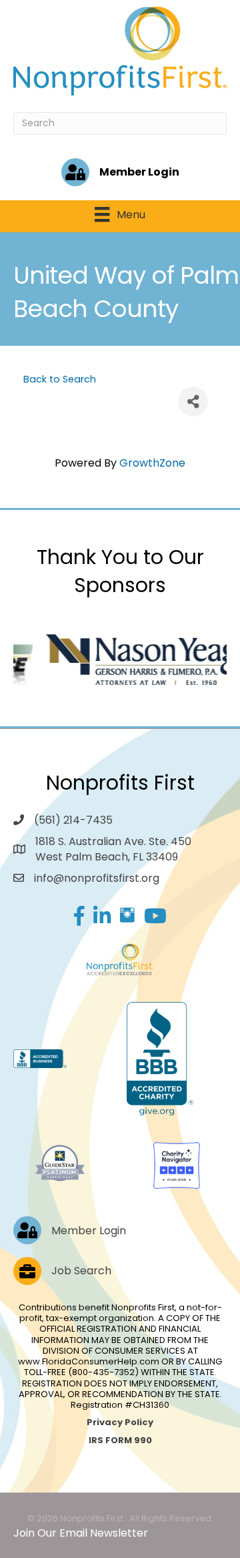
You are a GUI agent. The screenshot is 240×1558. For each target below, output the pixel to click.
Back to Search (59, 379)
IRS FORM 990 (120, 1440)
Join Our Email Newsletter (80, 1533)
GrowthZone (152, 463)
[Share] (193, 401)
